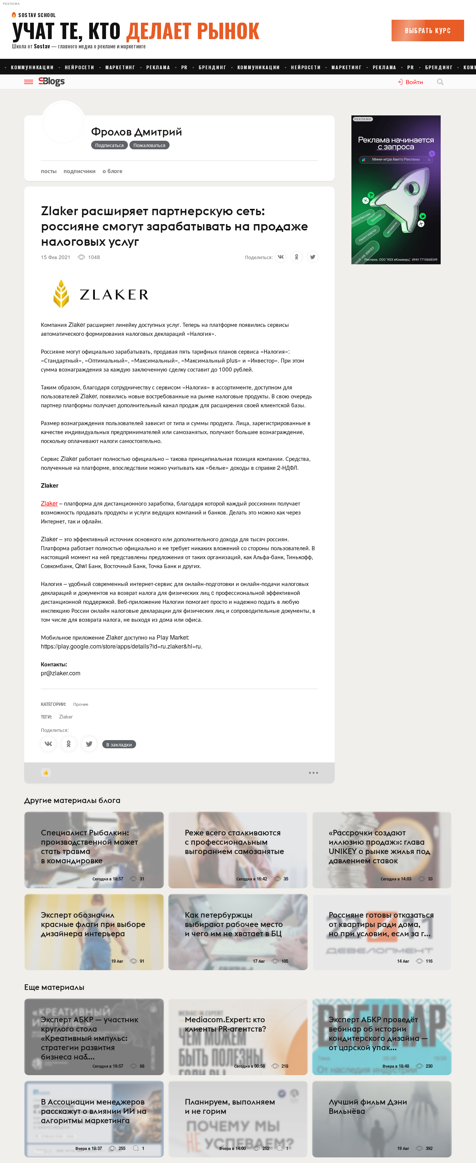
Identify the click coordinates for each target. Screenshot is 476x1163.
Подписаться (109, 145)
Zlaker (49, 503)
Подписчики (80, 170)
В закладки (119, 744)
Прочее (80, 703)
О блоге (112, 170)
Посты (49, 170)
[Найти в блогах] (440, 82)
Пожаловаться (149, 145)
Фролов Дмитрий (136, 132)
